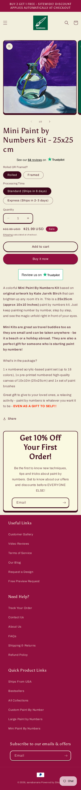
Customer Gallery (20, 534)
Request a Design (20, 571)
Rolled (12, 175)
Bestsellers (16, 691)
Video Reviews (18, 543)
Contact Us (16, 617)
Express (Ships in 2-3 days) (28, 200)
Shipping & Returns (22, 645)
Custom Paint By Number (26, 709)
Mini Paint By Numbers (24, 728)
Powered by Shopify (52, 782)
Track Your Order (20, 608)
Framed (33, 175)
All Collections (18, 700)
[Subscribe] (64, 503)
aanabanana (34, 782)
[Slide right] (49, 121)
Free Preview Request (24, 581)
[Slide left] (31, 121)
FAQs (12, 636)
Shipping (8, 235)
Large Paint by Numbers (25, 719)
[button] (5, 22)
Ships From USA (20, 681)
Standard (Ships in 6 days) (27, 191)
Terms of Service (20, 553)
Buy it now (41, 258)
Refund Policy (18, 654)
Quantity (8, 209)
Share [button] (12, 418)
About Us (14, 626)
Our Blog (14, 562)
